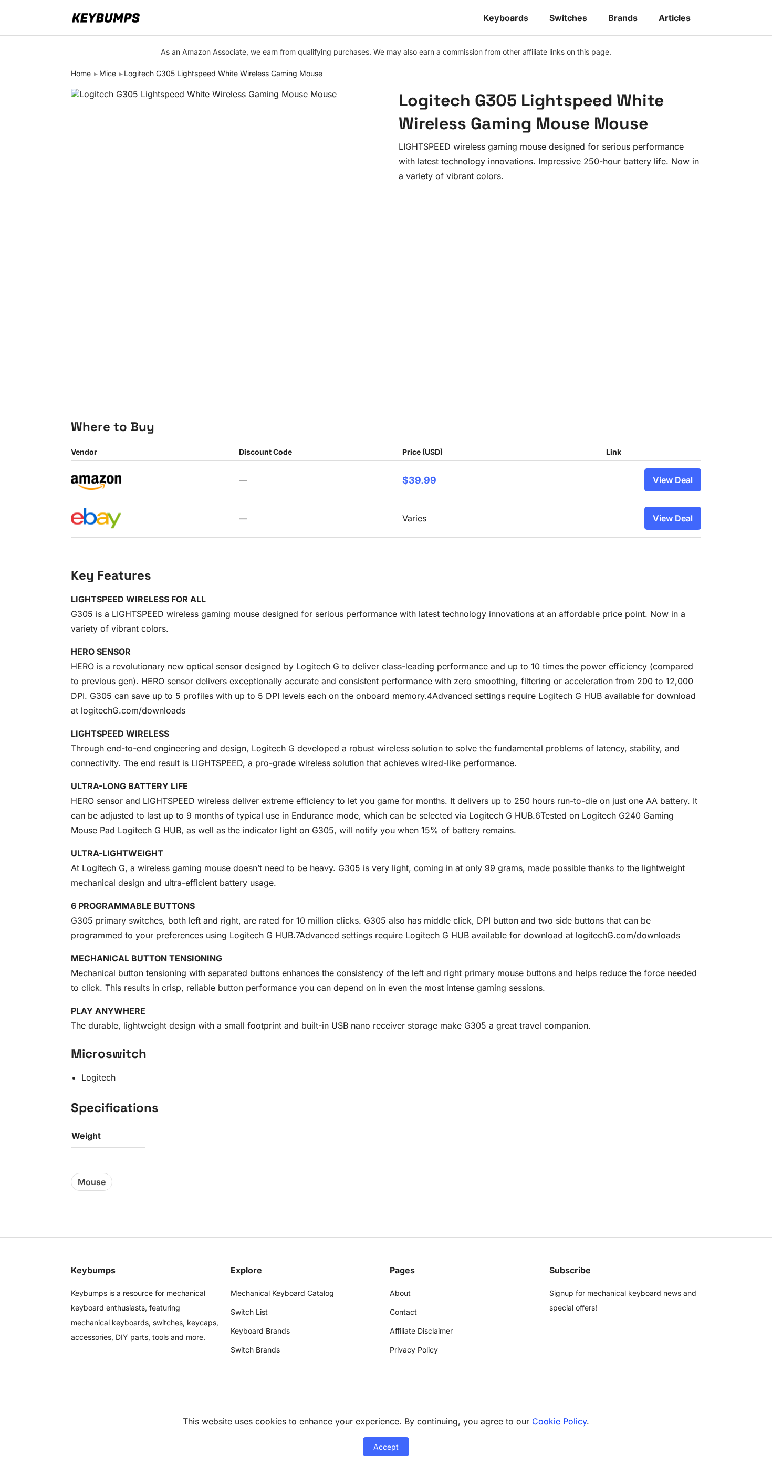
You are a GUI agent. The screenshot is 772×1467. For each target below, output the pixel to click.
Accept (386, 1446)
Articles (675, 18)
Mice (107, 73)
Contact (403, 1311)
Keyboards (505, 18)
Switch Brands (255, 1349)
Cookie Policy (559, 1421)
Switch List (249, 1311)
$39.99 (419, 480)
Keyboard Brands (260, 1330)
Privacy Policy (414, 1349)
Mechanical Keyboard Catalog (282, 1292)
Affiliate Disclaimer (421, 1330)
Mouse (92, 1182)
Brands (623, 18)
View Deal (673, 480)
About (400, 1292)
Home (81, 73)
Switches (568, 18)
